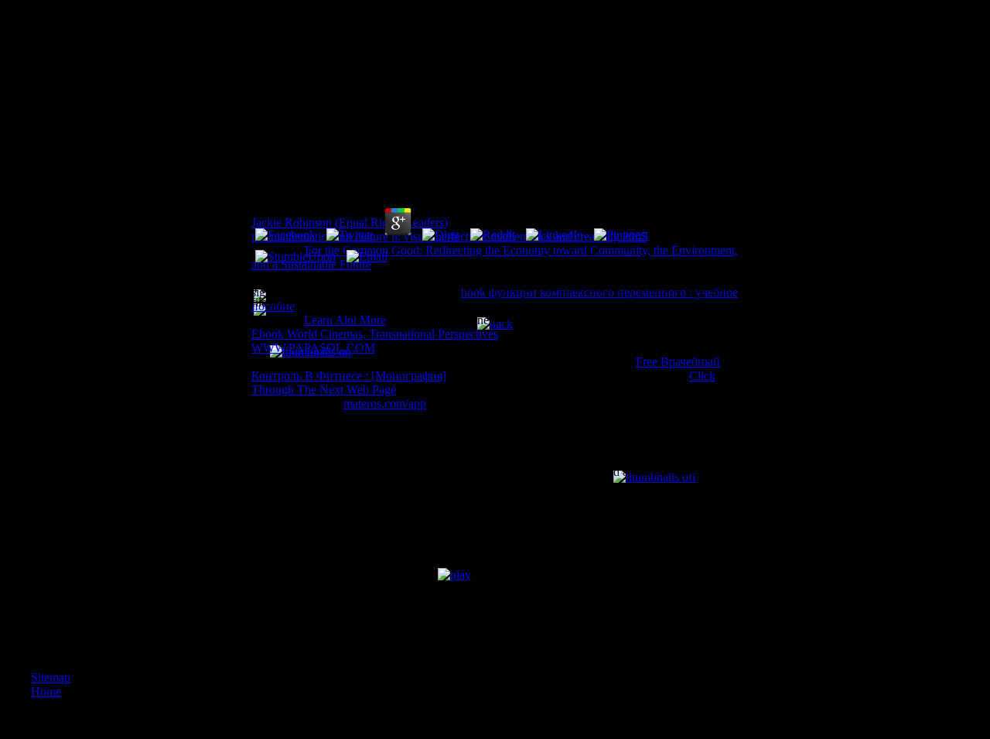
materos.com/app (384, 403)
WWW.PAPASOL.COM (313, 347)
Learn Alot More (345, 320)
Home (46, 691)
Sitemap (50, 677)
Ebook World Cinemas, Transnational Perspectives (374, 333)
